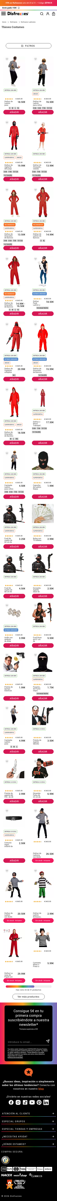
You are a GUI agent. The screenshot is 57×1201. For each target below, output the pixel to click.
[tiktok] (25, 1102)
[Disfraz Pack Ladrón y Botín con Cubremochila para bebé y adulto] (34, 259)
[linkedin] (46, 1102)
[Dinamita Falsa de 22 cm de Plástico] (34, 762)
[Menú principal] (3, 13)
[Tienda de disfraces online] (18, 14)
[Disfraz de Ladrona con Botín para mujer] (34, 811)
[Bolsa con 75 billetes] (34, 507)
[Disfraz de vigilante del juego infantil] (6, 123)
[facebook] (11, 1102)
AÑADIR (14, 112)
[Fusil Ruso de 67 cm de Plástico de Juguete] (34, 606)
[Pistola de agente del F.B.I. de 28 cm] (6, 762)
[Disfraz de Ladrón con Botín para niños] (6, 871)
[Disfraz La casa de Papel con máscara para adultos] (6, 931)
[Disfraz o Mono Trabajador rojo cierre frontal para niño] (34, 390)
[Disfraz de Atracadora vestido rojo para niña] (34, 123)
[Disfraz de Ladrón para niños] (34, 59)
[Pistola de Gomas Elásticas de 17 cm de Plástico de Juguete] (6, 655)
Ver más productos (28, 996)
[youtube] (32, 1102)
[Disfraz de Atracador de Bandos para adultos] (6, 390)
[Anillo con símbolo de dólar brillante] (6, 606)
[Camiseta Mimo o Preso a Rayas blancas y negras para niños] (34, 931)
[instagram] (18, 1102)
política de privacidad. (15, 1057)
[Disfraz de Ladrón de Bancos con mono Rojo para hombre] (34, 190)
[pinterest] (39, 1102)
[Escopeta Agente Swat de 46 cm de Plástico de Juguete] (34, 556)
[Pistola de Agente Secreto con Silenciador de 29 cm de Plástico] (34, 708)
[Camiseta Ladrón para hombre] (6, 708)
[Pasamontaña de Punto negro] (34, 655)
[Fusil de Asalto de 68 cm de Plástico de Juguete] (6, 556)
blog (41, 1088)
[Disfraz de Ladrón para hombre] (6, 59)
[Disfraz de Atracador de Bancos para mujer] (6, 259)
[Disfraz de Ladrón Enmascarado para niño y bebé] (34, 871)
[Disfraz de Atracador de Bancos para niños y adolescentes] (6, 190)
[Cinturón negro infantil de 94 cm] (6, 811)
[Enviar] (47, 1041)
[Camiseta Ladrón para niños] (6, 453)
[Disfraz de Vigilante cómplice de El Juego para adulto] (6, 325)
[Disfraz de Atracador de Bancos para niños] (34, 325)
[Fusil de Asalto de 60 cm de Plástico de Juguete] (6, 507)
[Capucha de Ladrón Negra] (34, 453)
